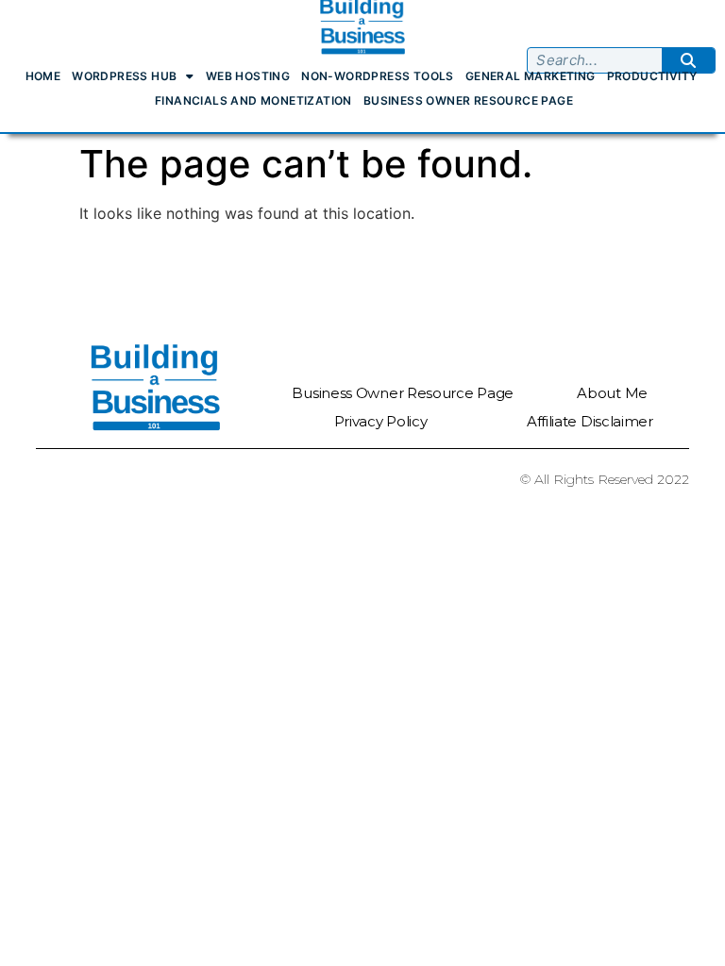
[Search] (688, 60)
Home (43, 76)
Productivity (652, 76)
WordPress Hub (124, 76)
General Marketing (530, 76)
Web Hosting (248, 76)
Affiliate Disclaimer (590, 421)
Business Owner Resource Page (468, 100)
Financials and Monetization (253, 100)
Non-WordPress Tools (377, 76)
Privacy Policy (381, 421)
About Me (612, 393)
